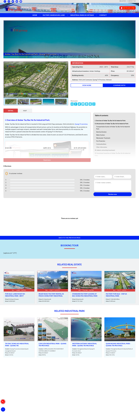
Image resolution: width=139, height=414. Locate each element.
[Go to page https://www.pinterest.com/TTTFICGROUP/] (17, 1)
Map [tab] (25, 111)
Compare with (119, 85)
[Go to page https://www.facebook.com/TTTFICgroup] (5, 1)
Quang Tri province (81, 124)
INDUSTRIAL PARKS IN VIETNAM (82, 15)
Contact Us (131, 1)
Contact (103, 15)
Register (123, 1)
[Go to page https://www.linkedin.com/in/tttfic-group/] (21, 1)
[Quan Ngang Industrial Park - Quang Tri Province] (119, 337)
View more (86, 85)
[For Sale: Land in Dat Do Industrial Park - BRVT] (19, 287)
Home (34, 15)
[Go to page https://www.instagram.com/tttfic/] (9, 1)
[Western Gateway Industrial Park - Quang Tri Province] (86, 337)
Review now (112, 194)
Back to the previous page (69, 238)
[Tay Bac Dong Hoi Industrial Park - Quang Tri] (19, 337)
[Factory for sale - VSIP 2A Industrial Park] (119, 287)
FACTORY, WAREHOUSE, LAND (54, 15)
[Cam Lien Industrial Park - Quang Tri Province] (52, 337)
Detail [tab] (10, 111)
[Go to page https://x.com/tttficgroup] (13, 1)
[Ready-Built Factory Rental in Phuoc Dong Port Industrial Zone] (52, 287)
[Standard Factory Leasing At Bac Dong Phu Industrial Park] (86, 287)
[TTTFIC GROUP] (13, 8)
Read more (47, 160)
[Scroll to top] (3, 409)
